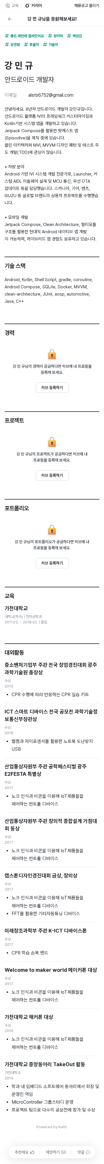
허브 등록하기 (52, 387)
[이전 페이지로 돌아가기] (10, 19)
